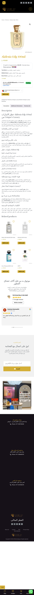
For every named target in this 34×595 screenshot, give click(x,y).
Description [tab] (6, 106)
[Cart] (21, 591)
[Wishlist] (13, 591)
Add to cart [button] (5, 243)
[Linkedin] (31, 3)
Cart (21, 593)
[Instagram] (24, 3)
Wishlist (13, 593)
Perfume (7, 20)
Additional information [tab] (16, 106)
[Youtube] (29, 3)
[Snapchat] (26, 3)
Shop (5, 593)
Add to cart (5, 94)
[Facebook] (21, 3)
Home (3, 20)
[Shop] (5, 591)
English (2, 587)
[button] (29, 24)
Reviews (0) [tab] (27, 106)
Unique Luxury (15, 100)
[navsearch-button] (4, 2)
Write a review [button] (18, 302)
